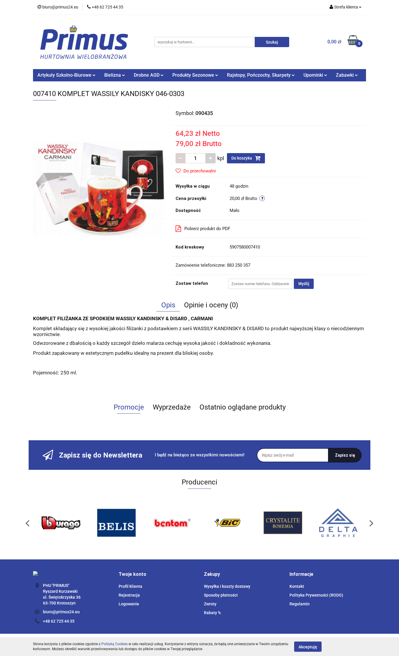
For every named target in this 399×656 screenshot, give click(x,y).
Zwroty (210, 604)
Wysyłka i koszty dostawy (227, 586)
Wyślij (303, 283)
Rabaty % (212, 612)
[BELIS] (62, 523)
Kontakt (296, 586)
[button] (132, 574)
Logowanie (129, 604)
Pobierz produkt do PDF (207, 228)
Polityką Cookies (114, 644)
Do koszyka (242, 158)
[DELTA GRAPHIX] (284, 523)
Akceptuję (308, 646)
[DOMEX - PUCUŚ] (339, 523)
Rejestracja (129, 595)
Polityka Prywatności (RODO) (316, 595)
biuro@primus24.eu (61, 611)
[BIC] (173, 523)
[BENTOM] (117, 523)
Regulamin (299, 604)
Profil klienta (130, 586)
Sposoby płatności (221, 595)
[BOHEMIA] (228, 523)
